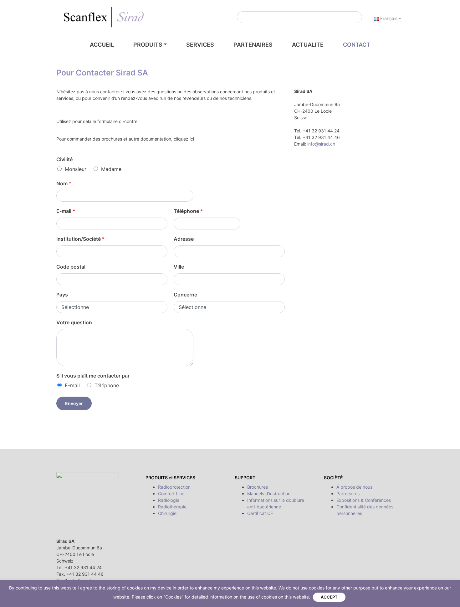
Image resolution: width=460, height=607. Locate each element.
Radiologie (168, 500)
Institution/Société (80, 239)
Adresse (184, 239)
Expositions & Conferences (363, 500)
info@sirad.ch (321, 144)
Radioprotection (174, 487)
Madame (111, 169)
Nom (63, 183)
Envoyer (74, 403)
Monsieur (75, 169)
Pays (62, 294)
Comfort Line (171, 493)
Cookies (173, 596)
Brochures (257, 487)
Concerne (185, 294)
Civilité (64, 159)
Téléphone (188, 211)
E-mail (65, 211)
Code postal (70, 267)
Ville (179, 267)
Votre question (74, 322)
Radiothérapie (172, 506)
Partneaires (348, 493)
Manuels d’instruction (268, 493)
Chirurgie (167, 513)
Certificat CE (260, 513)
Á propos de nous (354, 487)
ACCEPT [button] (329, 596)
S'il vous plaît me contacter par (93, 376)
